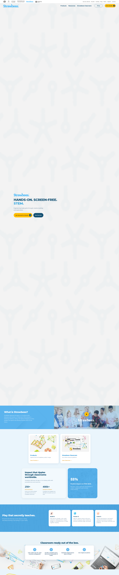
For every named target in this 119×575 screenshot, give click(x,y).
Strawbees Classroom (84, 6)
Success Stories (86, 1)
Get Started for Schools (23, 215)
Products (64, 6)
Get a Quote (109, 5)
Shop (98, 5)
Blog (101, 1)
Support (109, 1)
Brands (93, 1)
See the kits (38, 215)
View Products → (34, 460)
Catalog (97, 1)
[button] (86, 414)
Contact (114, 1)
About (105, 1)
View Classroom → (66, 460)
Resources (71, 6)
